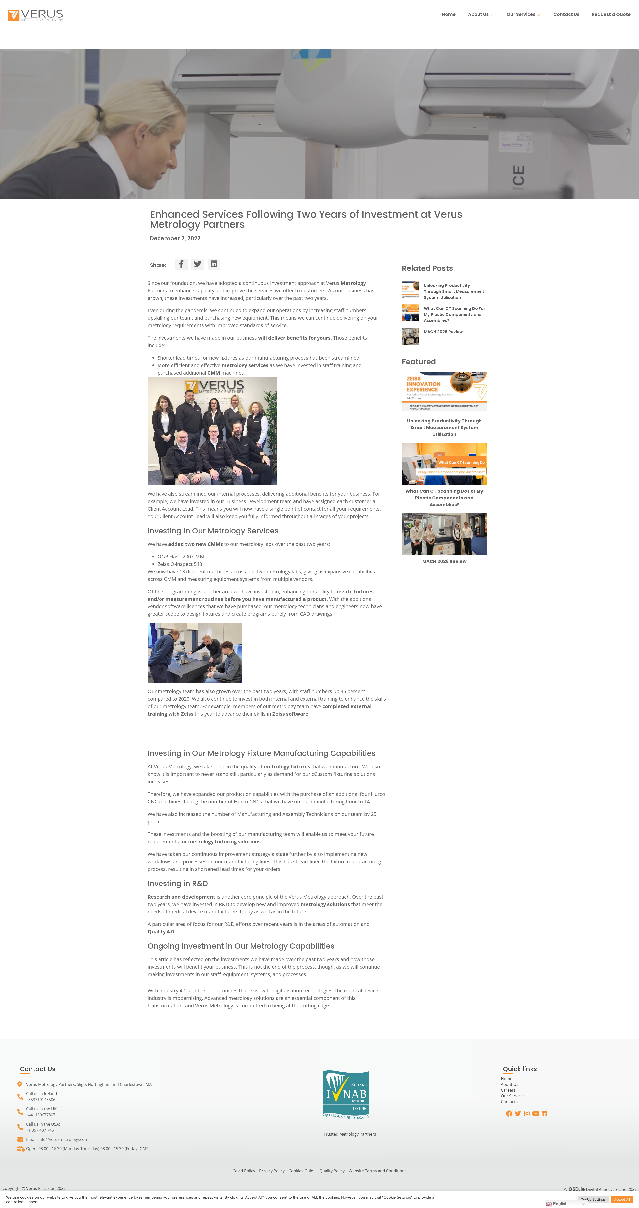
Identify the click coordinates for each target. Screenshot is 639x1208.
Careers (508, 1090)
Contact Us (566, 14)
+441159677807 (40, 1115)
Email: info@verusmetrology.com (57, 1139)
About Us (478, 14)
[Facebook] (509, 1113)
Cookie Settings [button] (593, 1199)
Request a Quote (611, 14)
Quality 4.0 (161, 931)
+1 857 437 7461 (41, 1130)
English (560, 1204)
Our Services (521, 14)
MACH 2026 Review (443, 332)
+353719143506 (40, 1099)
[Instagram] (527, 1113)
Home (449, 14)
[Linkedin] (544, 1113)
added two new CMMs (195, 544)
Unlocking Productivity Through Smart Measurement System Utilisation (454, 291)
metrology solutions (325, 904)
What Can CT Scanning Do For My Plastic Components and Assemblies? (454, 314)
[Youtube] (535, 1113)
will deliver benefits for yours (294, 337)
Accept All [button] (622, 1199)
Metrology (353, 283)
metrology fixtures (287, 766)
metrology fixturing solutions (224, 841)
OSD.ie (576, 1189)
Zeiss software (290, 713)
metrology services (245, 365)
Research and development (181, 896)
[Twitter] (518, 1113)
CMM (213, 372)
